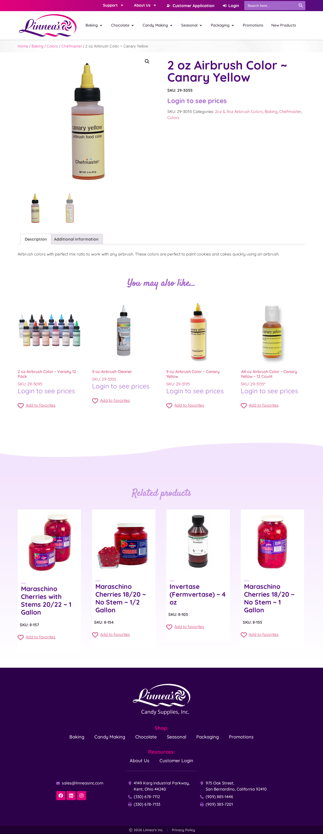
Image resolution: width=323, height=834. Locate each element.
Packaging (207, 737)
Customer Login (176, 760)
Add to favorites (41, 405)
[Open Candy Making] (171, 25)
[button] (147, 61)
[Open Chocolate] (132, 25)
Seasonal (176, 737)
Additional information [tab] (76, 239)
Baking (37, 46)
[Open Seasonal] (201, 25)
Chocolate (146, 737)
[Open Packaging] (233, 25)
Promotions (241, 737)
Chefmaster (71, 46)
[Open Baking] (101, 25)
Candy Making (109, 737)
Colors (52, 46)
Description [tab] (36, 239)
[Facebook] (60, 795)
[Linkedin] (71, 795)
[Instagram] (81, 795)
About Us (139, 760)
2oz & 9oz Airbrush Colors (239, 111)
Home (23, 46)
